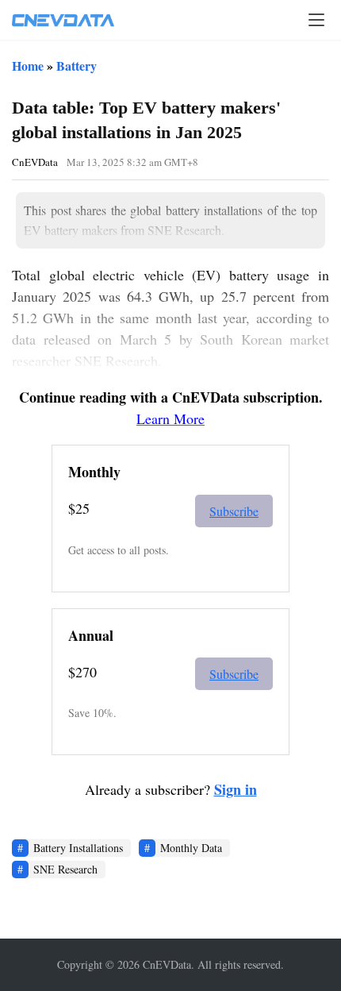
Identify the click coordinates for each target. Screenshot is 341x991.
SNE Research (65, 869)
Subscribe (234, 511)
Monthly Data (191, 847)
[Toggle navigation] (316, 20)
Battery (76, 65)
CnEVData (35, 162)
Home (28, 65)
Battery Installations (78, 847)
